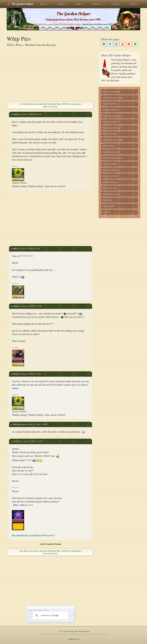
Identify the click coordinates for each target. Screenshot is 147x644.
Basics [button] (43, 3)
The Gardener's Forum (112, 97)
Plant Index (107, 200)
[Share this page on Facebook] (104, 44)
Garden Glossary (110, 181)
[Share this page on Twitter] (110, 44)
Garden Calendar (110, 109)
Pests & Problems (110, 163)
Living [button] (132, 3)
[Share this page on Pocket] (129, 44)
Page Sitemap (84, 631)
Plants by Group (109, 133)
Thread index (53, 106)
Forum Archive (109, 103)
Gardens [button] (61, 3)
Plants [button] (78, 3)
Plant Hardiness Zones (112, 157)
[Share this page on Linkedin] (116, 44)
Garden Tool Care (110, 175)
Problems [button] (96, 3)
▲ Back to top (73, 639)
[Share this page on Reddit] (122, 44)
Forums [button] (115, 3)
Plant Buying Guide (111, 151)
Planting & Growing (111, 127)
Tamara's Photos (19, 182)
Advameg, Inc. (72, 631)
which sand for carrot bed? (38, 104)
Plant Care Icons (109, 187)
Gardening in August (111, 115)
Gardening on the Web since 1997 (97, 24)
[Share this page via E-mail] (135, 44)
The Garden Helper (22, 4)
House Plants (108, 145)
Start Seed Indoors (110, 169)
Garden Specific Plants (112, 139)
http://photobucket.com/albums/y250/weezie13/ (33, 535)
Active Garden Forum (50, 544)
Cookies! (106, 212)
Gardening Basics (110, 121)
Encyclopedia (108, 206)
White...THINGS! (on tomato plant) (68, 104)
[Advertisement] (50, 74)
